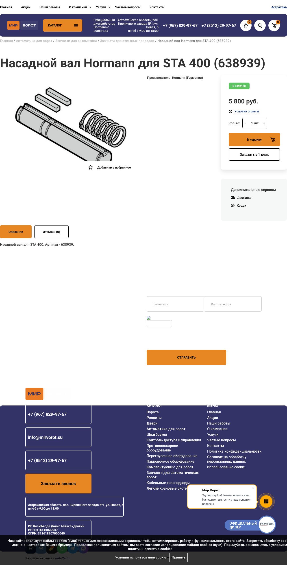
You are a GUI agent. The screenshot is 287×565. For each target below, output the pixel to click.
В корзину (254, 139)
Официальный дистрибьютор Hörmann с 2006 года (104, 25)
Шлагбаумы (157, 434)
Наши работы (49, 7)
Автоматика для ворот (34, 41)
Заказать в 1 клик (254, 155)
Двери (152, 423)
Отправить (186, 357)
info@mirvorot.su (45, 437)
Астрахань (279, 7)
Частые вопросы (128, 7)
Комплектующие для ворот (170, 467)
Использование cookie (226, 467)
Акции (25, 7)
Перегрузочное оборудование (172, 456)
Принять (178, 557)
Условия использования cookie (140, 557)
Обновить (158, 318)
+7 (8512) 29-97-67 (47, 460)
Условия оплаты (247, 111)
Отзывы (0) (51, 232)
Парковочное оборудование (170, 461)
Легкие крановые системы (169, 488)
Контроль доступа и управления (174, 440)
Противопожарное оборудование (162, 448)
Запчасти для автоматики (76, 41)
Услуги (101, 7)
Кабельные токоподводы (168, 483)
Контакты (157, 7)
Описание (16, 232)
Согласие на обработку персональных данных (226, 459)
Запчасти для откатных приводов (127, 41)
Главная (6, 7)
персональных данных (163, 341)
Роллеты (154, 418)
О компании (78, 7)
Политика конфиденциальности (234, 451)
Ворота (153, 412)
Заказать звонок (58, 483)
